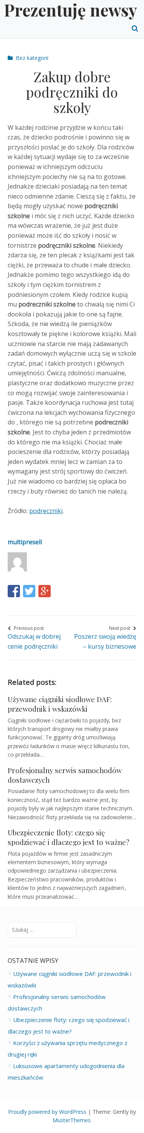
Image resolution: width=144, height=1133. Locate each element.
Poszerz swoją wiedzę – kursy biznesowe (105, 638)
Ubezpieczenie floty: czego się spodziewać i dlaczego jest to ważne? (68, 837)
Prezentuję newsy (70, 9)
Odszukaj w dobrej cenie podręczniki (34, 638)
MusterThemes (72, 1120)
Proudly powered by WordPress (47, 1111)
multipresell (25, 542)
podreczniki (46, 511)
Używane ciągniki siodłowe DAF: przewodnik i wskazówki (60, 704)
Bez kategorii (32, 57)
